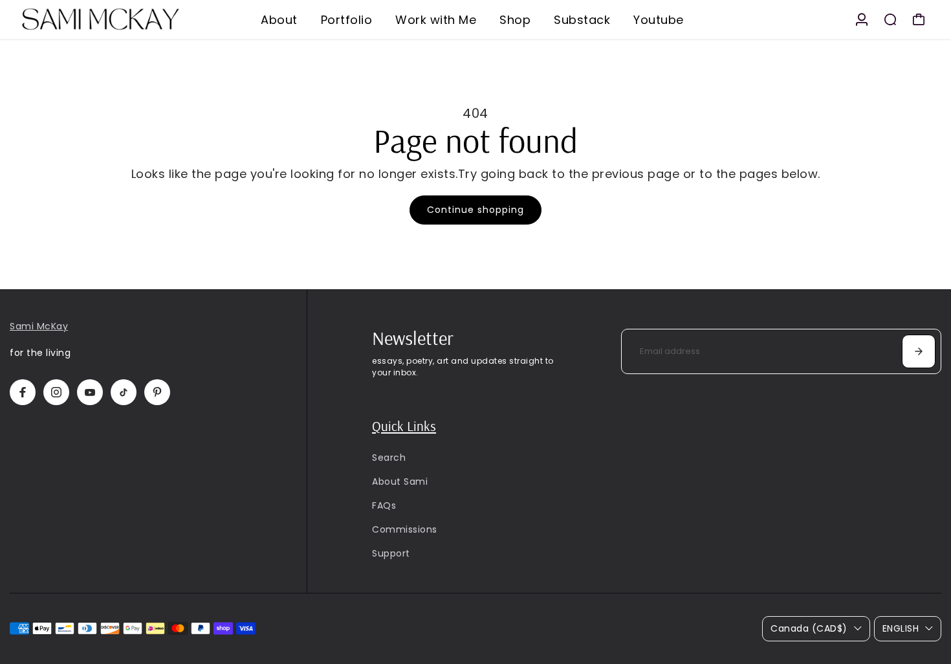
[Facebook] (23, 392)
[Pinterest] (157, 392)
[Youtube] (90, 392)
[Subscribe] (918, 351)
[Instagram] (56, 392)
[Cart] (919, 19)
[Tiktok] (124, 392)
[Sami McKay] (100, 19)
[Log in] (862, 19)
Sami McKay (39, 326)
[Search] (890, 19)
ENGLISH (900, 628)
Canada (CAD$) (809, 628)
